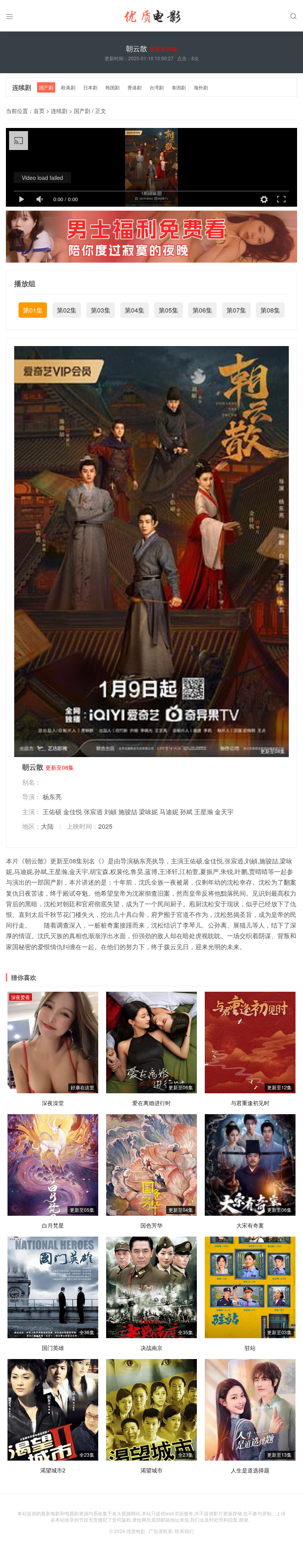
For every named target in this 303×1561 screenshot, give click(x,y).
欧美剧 (68, 87)
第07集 (236, 310)
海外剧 (201, 87)
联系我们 (184, 1531)
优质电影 (135, 1531)
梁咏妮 (148, 811)
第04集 (134, 310)
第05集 (168, 310)
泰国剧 (179, 87)
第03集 (100, 310)
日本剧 (90, 87)
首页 (39, 111)
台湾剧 (157, 87)
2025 (105, 826)
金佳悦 (72, 811)
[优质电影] (151, 18)
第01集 (33, 310)
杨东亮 (52, 796)
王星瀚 (203, 811)
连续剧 (21, 87)
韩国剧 (112, 87)
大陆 (47, 826)
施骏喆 (127, 811)
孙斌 (186, 811)
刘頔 (110, 811)
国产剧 (46, 87)
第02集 (67, 310)
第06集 (202, 310)
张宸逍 (93, 811)
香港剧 (134, 87)
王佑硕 (52, 811)
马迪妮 (168, 811)
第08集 (270, 310)
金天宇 (224, 811)
